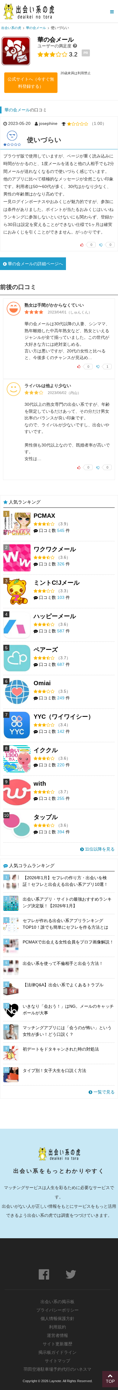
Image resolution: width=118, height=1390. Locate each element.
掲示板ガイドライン (57, 1352)
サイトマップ (57, 1360)
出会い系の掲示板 (57, 1301)
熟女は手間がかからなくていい (54, 305)
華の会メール (17, 109)
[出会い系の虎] (28, 11)
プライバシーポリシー (57, 1310)
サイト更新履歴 (57, 1343)
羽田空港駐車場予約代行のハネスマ (57, 1369)
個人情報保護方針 (57, 1318)
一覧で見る (103, 1091)
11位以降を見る (99, 849)
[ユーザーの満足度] (75, 45)
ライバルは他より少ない (48, 385)
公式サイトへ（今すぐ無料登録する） (31, 83)
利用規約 (57, 1327)
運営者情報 (57, 1335)
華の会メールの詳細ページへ (35, 263)
